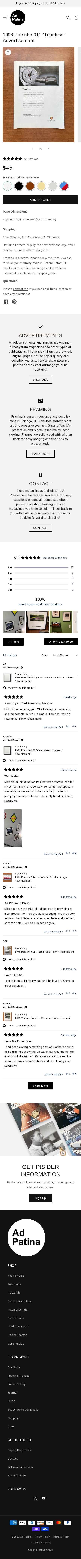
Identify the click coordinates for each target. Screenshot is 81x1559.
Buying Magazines (19, 1450)
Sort (45, 655)
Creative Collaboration (64, 186)
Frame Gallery (17, 1384)
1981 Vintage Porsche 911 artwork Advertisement (43, 1018)
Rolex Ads (14, 1292)
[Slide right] (49, 149)
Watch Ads (14, 1284)
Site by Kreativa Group (40, 1550)
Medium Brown (30, 186)
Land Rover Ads (18, 1326)
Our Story (14, 1367)
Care (11, 1426)
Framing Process (19, 1375)
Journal (12, 1392)
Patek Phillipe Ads (19, 1301)
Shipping (13, 1418)
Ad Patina (25, 1537)
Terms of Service (42, 1543)
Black (19, 186)
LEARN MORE (41, 453)
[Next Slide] (75, 622)
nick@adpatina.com (20, 1467)
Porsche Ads (16, 1318)
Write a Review (65, 642)
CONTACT (40, 527)
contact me (20, 288)
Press (11, 1401)
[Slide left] (32, 149)
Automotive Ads (18, 1309)
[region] (40, 622)
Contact (13, 1458)
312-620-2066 (17, 1475)
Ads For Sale (16, 1275)
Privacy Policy (61, 1537)
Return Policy (42, 1537)
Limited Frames (17, 1335)
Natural (41, 186)
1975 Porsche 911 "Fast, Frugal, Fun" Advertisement (44, 952)
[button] (5, 18)
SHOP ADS (40, 379)
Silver (52, 186)
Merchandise (16, 1343)
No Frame (7, 186)
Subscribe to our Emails (23, 1409)
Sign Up (40, 1198)
